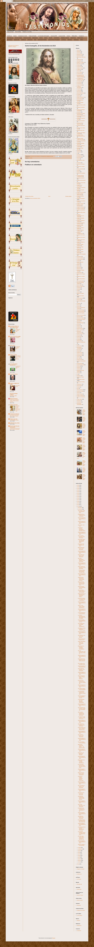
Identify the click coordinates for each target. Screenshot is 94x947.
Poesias (78, 337)
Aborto (78, 50)
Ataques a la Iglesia (80, 62)
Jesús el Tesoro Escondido (15, 336)
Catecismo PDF (54, 35)
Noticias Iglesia (80, 298)
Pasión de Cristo (80, 333)
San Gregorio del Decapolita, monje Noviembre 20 (81, 625)
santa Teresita (79, 359)
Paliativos (79, 327)
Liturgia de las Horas (81, 910)
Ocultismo (79, 303)
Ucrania (78, 387)
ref (77, 344)
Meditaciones (79, 272)
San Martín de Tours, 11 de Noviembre (81, 735)
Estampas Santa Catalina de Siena (80, 139)
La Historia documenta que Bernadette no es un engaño (81, 617)
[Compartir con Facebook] (60, 156)
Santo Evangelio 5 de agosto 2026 (84, 419)
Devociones (79, 91)
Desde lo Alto (16, 39)
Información (79, 256)
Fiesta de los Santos (81, 164)
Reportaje (79, 349)
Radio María (79, 340)
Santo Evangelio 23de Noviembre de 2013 (81, 587)
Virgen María (79, 399)
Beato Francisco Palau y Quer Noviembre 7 (81, 773)
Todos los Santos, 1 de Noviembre (81, 845)
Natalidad (79, 287)
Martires (78, 264)
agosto (79, 850)
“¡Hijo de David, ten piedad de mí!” (81, 639)
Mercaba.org (79, 884)
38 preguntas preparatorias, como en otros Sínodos (81, 798)
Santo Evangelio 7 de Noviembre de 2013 (81, 770)
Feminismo (79, 162)
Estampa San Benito (81, 107)
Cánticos (78, 65)
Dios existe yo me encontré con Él (81, 664)
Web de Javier (80, 37)
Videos (81, 39)
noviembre (80, 509)
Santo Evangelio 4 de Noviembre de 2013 (81, 801)
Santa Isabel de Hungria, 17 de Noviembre (81, 669)
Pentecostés (79, 336)
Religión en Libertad (65, 37)
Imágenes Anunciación (81, 180)
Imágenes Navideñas (81, 209)
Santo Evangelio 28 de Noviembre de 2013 (81, 533)
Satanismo (79, 367)
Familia (78, 158)
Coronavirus (79, 83)
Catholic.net (23, 39)
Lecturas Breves (80, 259)
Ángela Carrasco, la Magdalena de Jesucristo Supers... (81, 595)
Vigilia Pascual (80, 394)
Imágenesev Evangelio (81, 254)
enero (79, 861)
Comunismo (79, 73)
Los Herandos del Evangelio (43, 35)
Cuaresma (79, 90)
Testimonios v (79, 384)
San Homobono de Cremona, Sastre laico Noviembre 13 (81, 709)
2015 (78, 502)
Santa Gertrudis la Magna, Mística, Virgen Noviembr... (81, 677)
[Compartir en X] (58, 156)
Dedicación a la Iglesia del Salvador (81, 753)
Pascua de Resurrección (79, 332)
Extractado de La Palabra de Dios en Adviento (81, 515)
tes (77, 374)
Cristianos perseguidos (79, 87)
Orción (78, 324)
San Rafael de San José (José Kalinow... (81, 636)
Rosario (78, 351)
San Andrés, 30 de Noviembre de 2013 (81, 511)
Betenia (15, 35)
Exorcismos (79, 157)
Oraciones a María (80, 318)
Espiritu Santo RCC (80, 97)
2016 (78, 501)
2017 (78, 499)
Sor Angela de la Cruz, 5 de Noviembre (81, 793)
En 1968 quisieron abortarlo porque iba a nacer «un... (81, 820)
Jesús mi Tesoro (80, 895)
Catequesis (79, 69)
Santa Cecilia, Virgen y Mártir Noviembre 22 (81, 606)
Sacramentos (79, 355)
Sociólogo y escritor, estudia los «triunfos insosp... (82, 629)
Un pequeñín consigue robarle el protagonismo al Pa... (81, 833)
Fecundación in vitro (81, 160)
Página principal (10, 31)
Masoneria (79, 267)
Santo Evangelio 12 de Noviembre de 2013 (81, 721)
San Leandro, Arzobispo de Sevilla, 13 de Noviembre (81, 714)
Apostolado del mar (14, 374)
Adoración (79, 51)
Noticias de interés (80, 295)
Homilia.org (9, 35)
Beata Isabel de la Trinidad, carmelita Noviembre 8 (81, 761)
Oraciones (79, 316)
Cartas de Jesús (80, 68)
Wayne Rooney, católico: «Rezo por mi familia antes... (81, 583)
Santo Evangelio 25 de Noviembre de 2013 (81, 563)
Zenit (35, 39)
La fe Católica (79, 915)
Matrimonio (79, 268)
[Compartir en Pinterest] (61, 156)
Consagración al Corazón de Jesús (80, 79)
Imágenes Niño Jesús (81, 212)
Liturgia (78, 260)
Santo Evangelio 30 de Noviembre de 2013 (81, 518)
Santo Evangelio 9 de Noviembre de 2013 (81, 750)
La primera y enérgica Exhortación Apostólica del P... (82, 529)
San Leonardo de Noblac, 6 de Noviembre (81, 786)
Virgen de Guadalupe (81, 396)
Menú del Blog (18, 31)
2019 (78, 496)
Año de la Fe (30, 39)
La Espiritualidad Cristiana (14, 420)
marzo (79, 858)
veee (78, 388)
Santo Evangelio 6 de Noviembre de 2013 (81, 782)
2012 (78, 864)
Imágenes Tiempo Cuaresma (80, 231)
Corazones (79, 930)
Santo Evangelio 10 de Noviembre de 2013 (81, 739)
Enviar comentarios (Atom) (35, 198)
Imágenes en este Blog (27, 31)
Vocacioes (79, 400)
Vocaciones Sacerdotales (79, 404)
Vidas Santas (12, 345)
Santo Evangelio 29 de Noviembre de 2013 (81, 522)
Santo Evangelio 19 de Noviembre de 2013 (81, 632)
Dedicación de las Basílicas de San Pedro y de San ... (81, 660)
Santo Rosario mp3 (80, 364)
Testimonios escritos (81, 379)
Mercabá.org (9, 39)
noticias (78, 292)
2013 (78, 506)
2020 (78, 494)
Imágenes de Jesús (80, 192)
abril (79, 857)
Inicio (49, 196)
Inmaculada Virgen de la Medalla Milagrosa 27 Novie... (81, 541)
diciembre (80, 507)
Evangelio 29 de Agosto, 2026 (18, 347)
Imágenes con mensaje (79, 186)
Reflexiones (76, 39)
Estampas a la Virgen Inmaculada (81, 114)
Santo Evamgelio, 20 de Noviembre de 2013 (81, 620)
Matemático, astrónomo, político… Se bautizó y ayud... (81, 746)
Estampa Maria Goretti (81, 104)
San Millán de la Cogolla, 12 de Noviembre (81, 725)
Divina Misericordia (80, 93)
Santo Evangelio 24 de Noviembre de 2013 (81, 574)
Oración (50, 37)
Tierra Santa (79, 385)
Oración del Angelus (81, 312)
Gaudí (78, 170)
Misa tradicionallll (80, 281)
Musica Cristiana (80, 286)
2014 (78, 504)
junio (79, 853)
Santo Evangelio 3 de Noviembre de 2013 (81, 813)
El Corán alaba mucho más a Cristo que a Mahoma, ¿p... (81, 838)
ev (77, 153)
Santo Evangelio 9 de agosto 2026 (84, 469)
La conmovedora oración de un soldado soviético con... (82, 693)
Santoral (68, 35)
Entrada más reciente (29, 196)
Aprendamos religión (13, 395)
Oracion (78, 304)
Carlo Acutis (79, 66)
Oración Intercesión (80, 315)
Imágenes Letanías (80, 207)
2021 (78, 493)
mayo (79, 855)
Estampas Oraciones (81, 125)
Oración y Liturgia (18, 37)
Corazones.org (10, 37)
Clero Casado (79, 72)
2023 (78, 490)
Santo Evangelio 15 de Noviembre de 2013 (81, 686)
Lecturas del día (62, 35)
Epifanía (78, 95)
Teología (78, 372)
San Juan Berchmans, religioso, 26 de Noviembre (81, 560)
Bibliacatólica (74, 35)
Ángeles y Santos (13, 354)
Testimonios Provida (81, 381)
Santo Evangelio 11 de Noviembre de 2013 (81, 732)
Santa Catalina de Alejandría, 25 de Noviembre (81, 567)
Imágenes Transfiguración (80, 233)
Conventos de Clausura (14, 413)
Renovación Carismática (79, 348)
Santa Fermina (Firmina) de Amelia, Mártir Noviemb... (81, 579)
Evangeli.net (81, 35)
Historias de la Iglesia (81, 173)
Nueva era (79, 299)
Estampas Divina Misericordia (80, 124)
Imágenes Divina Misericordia (80, 194)
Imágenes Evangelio (81, 198)
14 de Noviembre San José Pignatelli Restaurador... (81, 701)
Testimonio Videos (80, 377)
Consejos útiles (80, 80)
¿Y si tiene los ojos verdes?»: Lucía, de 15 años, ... (81, 717)
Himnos (41, 37)
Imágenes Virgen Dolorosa (80, 245)
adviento (78, 52)
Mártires (78, 265)
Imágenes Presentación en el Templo (80, 215)
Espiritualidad (79, 98)
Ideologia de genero (81, 177)
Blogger (53, 938)
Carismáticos (56, 37)
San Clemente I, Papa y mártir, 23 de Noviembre (81, 591)
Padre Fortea (73, 37)
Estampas (79, 112)
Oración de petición (80, 311)
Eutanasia (79, 151)
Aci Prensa (63, 39)
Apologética (79, 61)
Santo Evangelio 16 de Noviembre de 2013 (81, 673)
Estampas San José (80, 130)
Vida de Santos (80, 389)
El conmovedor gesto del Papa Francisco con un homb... (81, 766)
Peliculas (78, 335)
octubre (79, 847)
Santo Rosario (79, 363)
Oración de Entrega (80, 310)
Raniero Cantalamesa (81, 342)
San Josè (78, 358)
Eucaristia (79, 150)
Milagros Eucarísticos (81, 278)
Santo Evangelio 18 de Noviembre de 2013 (81, 656)
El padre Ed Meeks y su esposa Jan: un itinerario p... (81, 599)
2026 (78, 485)
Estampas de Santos (81, 120)
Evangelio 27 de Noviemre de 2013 (81, 545)
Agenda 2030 (79, 55)
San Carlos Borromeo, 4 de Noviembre (81, 805)
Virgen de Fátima (80, 395)
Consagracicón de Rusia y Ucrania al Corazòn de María (80, 76)
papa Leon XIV (80, 329)
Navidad (78, 289)
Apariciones (79, 59)
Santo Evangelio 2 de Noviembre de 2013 (81, 824)
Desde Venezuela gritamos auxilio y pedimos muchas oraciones (14, 400)
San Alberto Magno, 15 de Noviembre (81, 689)
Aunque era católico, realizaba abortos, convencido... (81, 778)
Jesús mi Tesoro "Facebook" (54, 39)
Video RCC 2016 (80, 391)
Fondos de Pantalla (32, 35)
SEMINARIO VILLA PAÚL (15, 423)
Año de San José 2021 (81, 57)
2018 (78, 498)
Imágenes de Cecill (13, 404)
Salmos (45, 37)
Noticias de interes (80, 293)
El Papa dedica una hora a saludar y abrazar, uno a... (81, 728)
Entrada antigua (68, 196)
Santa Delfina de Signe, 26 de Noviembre (81, 555)
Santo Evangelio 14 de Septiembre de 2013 (81, 696)
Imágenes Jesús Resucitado (80, 205)
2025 (78, 486)
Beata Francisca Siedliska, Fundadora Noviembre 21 (81, 648)
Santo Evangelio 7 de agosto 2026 (84, 425)
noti (77, 290)
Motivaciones (35, 37)
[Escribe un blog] (57, 156)
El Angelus (79, 94)
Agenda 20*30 (79, 54)
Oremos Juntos (80, 900)
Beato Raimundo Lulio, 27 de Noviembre (81, 548)
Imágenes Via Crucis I (81, 237)
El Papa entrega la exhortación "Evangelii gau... (81, 571)
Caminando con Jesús (22, 35)
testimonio (79, 375)
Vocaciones (79, 402)
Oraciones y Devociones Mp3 (80, 322)
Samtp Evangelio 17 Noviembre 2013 (82, 667)
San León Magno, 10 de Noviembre (81, 742)
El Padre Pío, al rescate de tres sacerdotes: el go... (81, 810)
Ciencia (78, 70)
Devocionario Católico (42, 39)
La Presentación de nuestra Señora (81, 613)
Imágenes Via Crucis (81, 234)
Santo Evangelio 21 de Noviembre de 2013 (81, 610)
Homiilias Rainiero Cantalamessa (80, 176)
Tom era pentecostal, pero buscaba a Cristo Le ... (81, 652)
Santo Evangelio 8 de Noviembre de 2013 (81, 757)
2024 (78, 488)
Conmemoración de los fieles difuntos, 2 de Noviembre (81, 829)
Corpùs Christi (79, 85)
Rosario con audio (27, 37)
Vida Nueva (70, 39)
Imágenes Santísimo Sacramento (81, 223)
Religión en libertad (80, 869)
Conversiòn (79, 82)
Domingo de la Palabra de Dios (18, 367)
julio (79, 852)
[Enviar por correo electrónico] (56, 156)
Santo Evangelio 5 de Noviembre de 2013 (81, 790)
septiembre (80, 849)
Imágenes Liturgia (80, 208)
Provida (78, 339)
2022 (78, 491)
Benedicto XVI (79, 63)
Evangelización (80, 156)
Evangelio (79, 154)
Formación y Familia (81, 166)
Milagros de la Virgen (81, 273)
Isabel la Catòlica (80, 257)
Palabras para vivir (13, 419)
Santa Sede (79, 889)
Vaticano (78, 920)
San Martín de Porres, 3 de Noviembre (81, 817)
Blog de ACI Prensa (14, 398)
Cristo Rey (79, 88)
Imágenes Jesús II (80, 203)
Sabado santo (79, 352)
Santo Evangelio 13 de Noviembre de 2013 (81, 705)
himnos (78, 171)
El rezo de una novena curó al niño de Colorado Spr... (82, 682)
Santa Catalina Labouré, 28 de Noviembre (81, 536)
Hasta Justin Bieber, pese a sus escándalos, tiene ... (81, 643)
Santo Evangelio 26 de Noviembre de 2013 (81, 552)
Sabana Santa (79, 353)
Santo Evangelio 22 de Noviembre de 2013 (81, 602)
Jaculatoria (17, 337)
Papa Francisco (80, 328)
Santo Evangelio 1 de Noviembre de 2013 (81, 841)
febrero (79, 860)
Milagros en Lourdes (81, 276)
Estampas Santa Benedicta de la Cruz (81, 136)
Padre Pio (79, 325)
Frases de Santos (80, 168)
